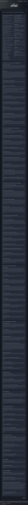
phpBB (19, 154)
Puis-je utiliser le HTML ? (5, 54)
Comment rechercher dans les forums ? (18, 33)
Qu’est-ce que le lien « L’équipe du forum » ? (19, 22)
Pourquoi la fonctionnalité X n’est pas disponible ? (18, 53)
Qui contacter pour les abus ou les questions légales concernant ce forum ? (19, 54)
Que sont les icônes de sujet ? (6, 59)
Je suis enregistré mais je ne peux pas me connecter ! (7, 19)
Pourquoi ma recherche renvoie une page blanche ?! (18, 36)
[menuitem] (6, 1)
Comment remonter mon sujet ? (6, 51)
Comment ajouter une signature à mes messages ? (7, 41)
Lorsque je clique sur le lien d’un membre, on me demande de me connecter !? (8, 35)
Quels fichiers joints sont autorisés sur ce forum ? (19, 48)
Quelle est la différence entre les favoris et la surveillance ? (19, 41)
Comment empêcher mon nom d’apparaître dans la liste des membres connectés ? (8, 27)
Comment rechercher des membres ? (18, 37)
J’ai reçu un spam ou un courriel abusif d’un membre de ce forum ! (19, 27)
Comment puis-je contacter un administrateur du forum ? (19, 55)
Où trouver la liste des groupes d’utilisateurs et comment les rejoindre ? (19, 18)
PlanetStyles (9, 503)
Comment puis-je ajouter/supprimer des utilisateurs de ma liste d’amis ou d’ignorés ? (19, 30)
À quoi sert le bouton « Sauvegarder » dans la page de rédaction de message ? (8, 49)
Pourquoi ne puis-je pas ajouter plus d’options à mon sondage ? (8, 43)
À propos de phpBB (18, 474)
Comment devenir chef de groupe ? (18, 19)
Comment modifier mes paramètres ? (7, 26)
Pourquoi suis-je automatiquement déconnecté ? (8, 23)
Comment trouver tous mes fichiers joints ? (19, 49)
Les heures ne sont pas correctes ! (6, 28)
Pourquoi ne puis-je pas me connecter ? (7, 20)
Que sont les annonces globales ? (6, 56)
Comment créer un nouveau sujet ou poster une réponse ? (8, 38)
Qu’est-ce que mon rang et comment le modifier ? (7, 34)
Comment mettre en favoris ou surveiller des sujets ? (19, 43)
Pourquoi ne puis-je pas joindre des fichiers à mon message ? (8, 46)
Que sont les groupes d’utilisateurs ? (18, 17)
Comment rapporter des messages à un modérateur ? (7, 48)
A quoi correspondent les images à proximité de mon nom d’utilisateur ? (8, 32)
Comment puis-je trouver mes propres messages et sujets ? (18, 38)
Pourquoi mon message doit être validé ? (7, 50)
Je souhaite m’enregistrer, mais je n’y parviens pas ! (8, 18)
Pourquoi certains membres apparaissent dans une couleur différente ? (19, 21)
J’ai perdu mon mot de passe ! (6, 22)
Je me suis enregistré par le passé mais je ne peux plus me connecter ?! (8, 21)
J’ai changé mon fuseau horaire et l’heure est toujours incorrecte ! (8, 29)
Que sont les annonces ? (5, 57)
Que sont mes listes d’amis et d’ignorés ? (18, 29)
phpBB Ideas (16, 478)
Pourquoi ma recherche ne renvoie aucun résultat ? (18, 34)
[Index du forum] (14, 5)
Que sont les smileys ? (5, 55)
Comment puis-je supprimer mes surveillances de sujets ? (19, 45)
